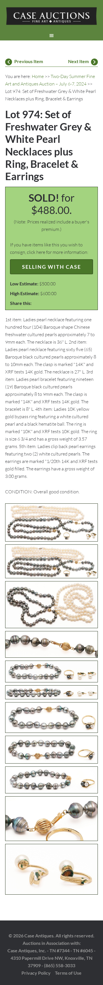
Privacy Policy (36, 973)
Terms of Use (68, 973)
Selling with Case (51, 267)
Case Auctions (51, 17)
